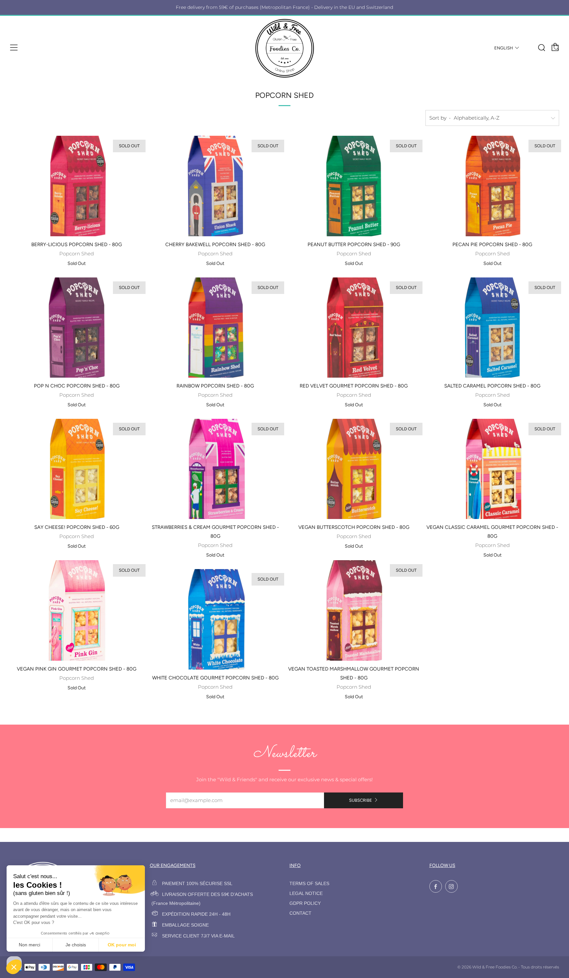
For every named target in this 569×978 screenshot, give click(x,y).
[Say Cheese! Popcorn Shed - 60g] (77, 469)
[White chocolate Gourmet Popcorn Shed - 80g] (215, 619)
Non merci (29, 944)
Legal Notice (306, 893)
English (503, 47)
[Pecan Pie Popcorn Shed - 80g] (492, 186)
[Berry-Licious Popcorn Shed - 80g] (77, 186)
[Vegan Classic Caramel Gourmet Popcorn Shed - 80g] (492, 469)
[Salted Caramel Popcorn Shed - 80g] (492, 327)
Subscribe (360, 800)
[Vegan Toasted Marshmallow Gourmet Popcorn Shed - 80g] (354, 610)
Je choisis (76, 944)
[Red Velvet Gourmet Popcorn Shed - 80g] (354, 327)
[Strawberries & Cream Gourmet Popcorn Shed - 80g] (215, 469)
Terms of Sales (309, 883)
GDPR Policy (305, 903)
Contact (300, 913)
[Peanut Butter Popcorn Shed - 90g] (354, 186)
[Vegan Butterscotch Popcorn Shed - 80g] (354, 469)
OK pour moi (122, 944)
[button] (14, 967)
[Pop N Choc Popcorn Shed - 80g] (77, 327)
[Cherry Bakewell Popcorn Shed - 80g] (215, 186)
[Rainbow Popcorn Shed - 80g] (215, 327)
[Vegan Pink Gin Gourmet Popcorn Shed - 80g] (77, 610)
